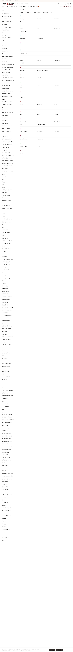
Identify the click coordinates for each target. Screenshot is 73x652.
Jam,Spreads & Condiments (8, 155)
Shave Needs (5, 513)
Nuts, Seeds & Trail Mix (7, 205)
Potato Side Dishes (6, 366)
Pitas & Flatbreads (6, 85)
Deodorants (4, 484)
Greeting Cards (5, 286)
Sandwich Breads (5, 88)
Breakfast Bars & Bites (7, 96)
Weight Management (6, 441)
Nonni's (21, 104)
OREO (38, 114)
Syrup (3, 107)
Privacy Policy (25, 650)
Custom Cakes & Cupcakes (8, 80)
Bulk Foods (4, 331)
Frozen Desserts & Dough (7, 307)
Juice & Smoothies (6, 43)
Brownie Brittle (23, 31)
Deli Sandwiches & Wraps (7, 259)
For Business (15, 0)
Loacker (21, 85)
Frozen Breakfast (5, 305)
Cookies (3, 184)
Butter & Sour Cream (6, 222)
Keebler (21, 77)
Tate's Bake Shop (23, 139)
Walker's (22, 153)
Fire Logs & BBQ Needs (7, 455)
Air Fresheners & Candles (7, 447)
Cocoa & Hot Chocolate (7, 27)
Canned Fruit (4, 118)
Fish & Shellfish (5, 406)
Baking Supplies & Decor (7, 150)
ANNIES (39, 19)
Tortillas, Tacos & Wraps (7, 91)
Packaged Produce (6, 342)
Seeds (3, 374)
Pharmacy (10, 0)
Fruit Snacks (4, 192)
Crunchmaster (40, 38)
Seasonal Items (5, 291)
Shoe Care (4, 470)
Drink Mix (4, 35)
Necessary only (52, 649)
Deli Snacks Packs (6, 264)
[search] (59, 4)
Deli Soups (4, 267)
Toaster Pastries (5, 109)
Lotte (21, 87)
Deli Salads (4, 256)
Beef (3, 401)
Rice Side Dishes (5, 371)
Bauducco (39, 28)
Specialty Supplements (7, 436)
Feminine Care (5, 492)
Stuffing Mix (4, 379)
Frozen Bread (5, 302)
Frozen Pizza (4, 318)
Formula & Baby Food (6, 21)
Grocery (3, 0)
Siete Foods (56, 131)
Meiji (38, 95)
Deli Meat (4, 251)
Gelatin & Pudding (6, 195)
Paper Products (5, 465)
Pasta (3, 355)
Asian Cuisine (5, 238)
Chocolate (4, 182)
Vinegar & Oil (5, 168)
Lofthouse (56, 85)
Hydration (4, 40)
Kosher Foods (5, 393)
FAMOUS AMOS (23, 53)
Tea (2, 53)
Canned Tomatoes (6, 128)
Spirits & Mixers (5, 537)
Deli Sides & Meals (6, 262)
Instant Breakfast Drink (7, 102)
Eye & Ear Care (5, 487)
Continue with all (60, 649)
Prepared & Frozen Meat (7, 414)
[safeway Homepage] (5, 4)
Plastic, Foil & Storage (7, 468)
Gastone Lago (57, 60)
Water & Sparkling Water (7, 56)
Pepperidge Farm (23, 121)
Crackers (4, 187)
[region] (36, 650)
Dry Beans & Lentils (6, 348)
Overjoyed (56, 114)
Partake (21, 124)
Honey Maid (22, 70)
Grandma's (39, 60)
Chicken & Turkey (5, 404)
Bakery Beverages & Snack (8, 67)
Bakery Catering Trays (7, 70)
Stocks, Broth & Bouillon (7, 139)
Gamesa (21, 60)
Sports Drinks (5, 51)
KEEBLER (39, 77)
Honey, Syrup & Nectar (7, 152)
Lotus (38, 85)
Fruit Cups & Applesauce (7, 190)
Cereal (3, 99)
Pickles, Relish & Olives (7, 158)
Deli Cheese (4, 246)
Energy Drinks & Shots (7, 38)
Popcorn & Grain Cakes (7, 208)
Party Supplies (5, 288)
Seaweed (4, 216)
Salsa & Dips (4, 213)
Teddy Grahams (40, 139)
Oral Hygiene (5, 502)
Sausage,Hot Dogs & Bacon (8, 419)
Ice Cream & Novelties (7, 326)
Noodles (3, 134)
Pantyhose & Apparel (6, 508)
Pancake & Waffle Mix (7, 104)
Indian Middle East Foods (7, 390)
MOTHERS (22, 97)
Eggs (3, 227)
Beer (3, 535)
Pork (3, 412)
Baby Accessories (6, 13)
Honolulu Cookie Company (43, 70)
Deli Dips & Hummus (6, 248)
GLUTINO (22, 63)
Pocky (38, 121)
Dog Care (4, 526)
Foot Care (4, 497)
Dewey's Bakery (23, 46)
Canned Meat (5, 123)
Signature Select (23, 131)
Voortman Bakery (23, 146)
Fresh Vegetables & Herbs (7, 337)
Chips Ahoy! (22, 38)
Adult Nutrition (5, 425)
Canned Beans (5, 115)
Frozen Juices (5, 312)
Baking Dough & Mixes (7, 145)
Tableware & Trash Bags (7, 473)
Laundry (3, 462)
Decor (3, 280)
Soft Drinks (4, 48)
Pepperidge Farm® (41, 124)
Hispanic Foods (5, 387)
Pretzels (3, 211)
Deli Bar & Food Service (7, 241)
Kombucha (4, 45)
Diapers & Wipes (5, 19)
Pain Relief (4, 505)
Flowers (3, 283)
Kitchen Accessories (6, 460)
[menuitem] (3, 6)
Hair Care (4, 500)
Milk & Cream (5, 230)
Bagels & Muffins (5, 62)
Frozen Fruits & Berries (7, 310)
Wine (3, 540)
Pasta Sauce (4, 358)
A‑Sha (21, 21)
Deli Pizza (4, 254)
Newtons (56, 104)
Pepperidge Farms (58, 121)
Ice (2, 323)
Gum (3, 198)
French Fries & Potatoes (7, 297)
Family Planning (5, 489)
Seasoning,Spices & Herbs (7, 166)
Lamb (3, 409)
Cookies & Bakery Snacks (7, 77)
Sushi (3, 272)
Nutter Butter (40, 104)
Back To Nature (57, 28)
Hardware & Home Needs (7, 457)
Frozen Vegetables (6, 320)
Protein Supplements (6, 433)
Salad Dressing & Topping (7, 160)
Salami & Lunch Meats (7, 417)
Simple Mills (39, 131)
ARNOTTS (56, 19)
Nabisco (21, 107)
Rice (3, 369)
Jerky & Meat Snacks (6, 200)
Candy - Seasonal (6, 177)
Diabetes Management (7, 428)
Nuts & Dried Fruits (6, 339)
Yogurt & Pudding (6, 232)
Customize (18, 650)
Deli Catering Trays (6, 243)
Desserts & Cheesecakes (7, 83)
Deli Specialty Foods (6, 269)
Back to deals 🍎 (36, 6)
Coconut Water (5, 30)
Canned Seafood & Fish (7, 126)
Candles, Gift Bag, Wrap (7, 278)
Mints (3, 203)
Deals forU (60, 6)
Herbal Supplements (6, 430)
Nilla (38, 107)
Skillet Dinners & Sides (7, 376)
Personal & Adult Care (7, 510)
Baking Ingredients (6, 147)
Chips (3, 179)
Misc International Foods (7, 395)
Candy (3, 174)
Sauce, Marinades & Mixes (7, 163)
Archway (21, 19)
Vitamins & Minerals (6, 438)
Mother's (56, 95)
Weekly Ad (65, 6)
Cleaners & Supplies (6, 449)
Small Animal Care (6, 529)
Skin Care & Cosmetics (7, 515)
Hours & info (11, 4)
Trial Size (4, 518)
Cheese (3, 224)
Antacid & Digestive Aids (7, 479)
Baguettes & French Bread (8, 64)
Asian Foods (4, 385)
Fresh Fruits (4, 334)
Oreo (21, 114)
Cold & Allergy (5, 481)
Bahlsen (21, 28)
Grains (3, 350)
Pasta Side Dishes (6, 361)
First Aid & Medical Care (7, 494)
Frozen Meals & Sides (6, 315)
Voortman (39, 146)
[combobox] (38, 4)
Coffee (3, 32)
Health (7, 0)
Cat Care (4, 524)
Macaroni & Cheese (6, 353)
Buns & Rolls (5, 75)
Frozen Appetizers (6, 299)
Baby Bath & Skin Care (7, 16)
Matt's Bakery (23, 95)
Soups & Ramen (5, 136)
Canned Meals (5, 120)
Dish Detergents (5, 452)
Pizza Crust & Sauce (6, 363)
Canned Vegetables (6, 131)
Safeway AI (69, 6)
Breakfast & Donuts (6, 72)
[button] (12, 3)
